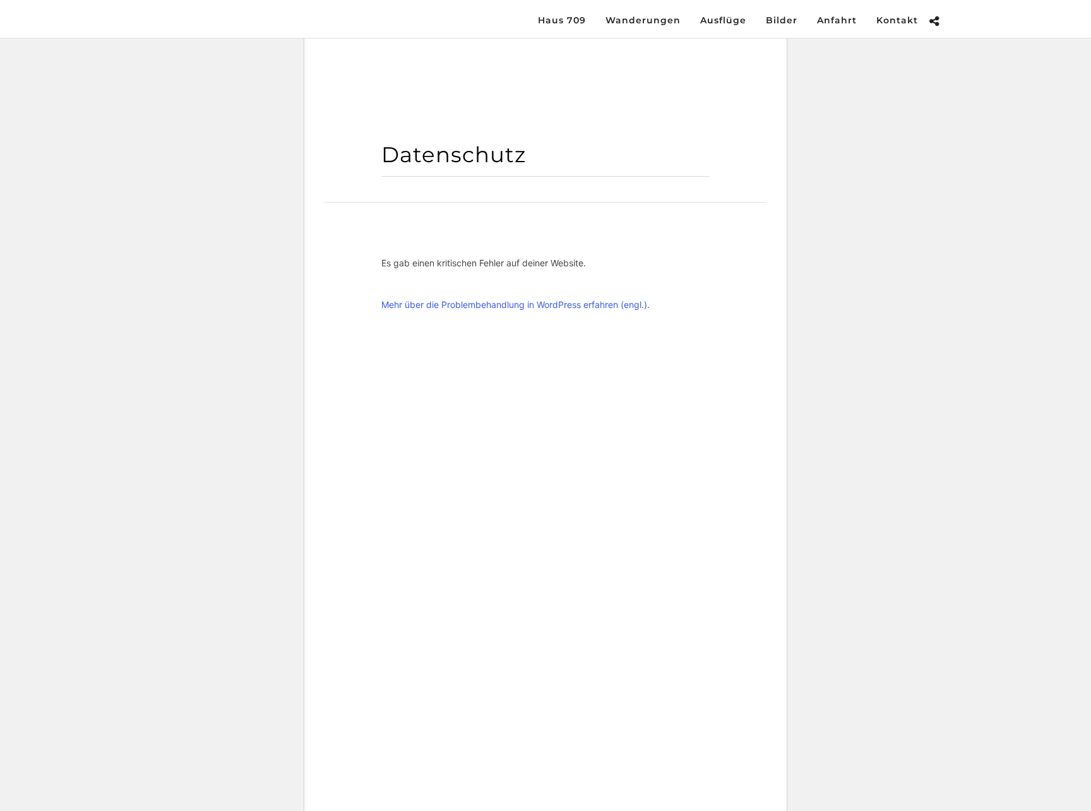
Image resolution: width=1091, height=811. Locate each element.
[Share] (934, 21)
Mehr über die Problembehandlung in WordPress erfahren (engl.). (515, 304)
